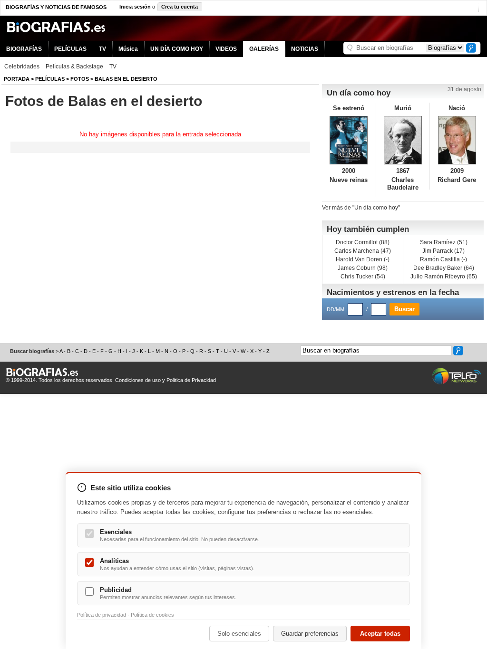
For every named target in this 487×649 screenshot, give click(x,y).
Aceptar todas (380, 633)
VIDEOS (226, 49)
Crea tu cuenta (179, 7)
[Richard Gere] (457, 140)
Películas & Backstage (74, 66)
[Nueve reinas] (349, 140)
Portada (16, 79)
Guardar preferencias (310, 633)
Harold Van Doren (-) (363, 259)
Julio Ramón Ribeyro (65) (443, 276)
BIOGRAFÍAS (24, 49)
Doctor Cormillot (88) (363, 242)
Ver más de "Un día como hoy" (361, 207)
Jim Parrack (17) (443, 251)
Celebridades (21, 66)
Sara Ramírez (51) (444, 242)
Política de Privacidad (191, 380)
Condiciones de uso (138, 380)
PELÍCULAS (70, 49)
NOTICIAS (304, 49)
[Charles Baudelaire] (403, 140)
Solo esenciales (239, 633)
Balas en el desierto (126, 79)
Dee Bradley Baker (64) (443, 268)
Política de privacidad (101, 615)
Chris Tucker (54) (363, 276)
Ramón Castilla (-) (443, 259)
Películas (50, 79)
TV (102, 49)
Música (128, 49)
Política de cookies (152, 615)
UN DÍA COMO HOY (176, 49)
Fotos (79, 79)
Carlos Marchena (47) (362, 251)
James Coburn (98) (363, 268)
